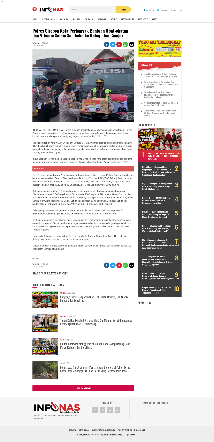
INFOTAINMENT (127, 19)
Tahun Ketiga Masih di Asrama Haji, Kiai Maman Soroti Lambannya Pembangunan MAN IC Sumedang (96, 322)
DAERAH (76, 19)
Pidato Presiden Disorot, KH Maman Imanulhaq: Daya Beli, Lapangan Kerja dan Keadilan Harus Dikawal (159, 94)
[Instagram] (102, 410)
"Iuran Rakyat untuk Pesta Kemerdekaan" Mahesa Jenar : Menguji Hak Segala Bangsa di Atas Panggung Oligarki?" (156, 260)
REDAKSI (72, 430)
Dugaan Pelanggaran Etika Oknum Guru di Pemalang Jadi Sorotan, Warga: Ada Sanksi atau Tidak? (156, 228)
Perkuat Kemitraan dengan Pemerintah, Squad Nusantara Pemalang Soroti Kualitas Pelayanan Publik (160, 276)
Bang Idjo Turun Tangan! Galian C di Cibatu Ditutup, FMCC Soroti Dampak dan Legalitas (95, 298)
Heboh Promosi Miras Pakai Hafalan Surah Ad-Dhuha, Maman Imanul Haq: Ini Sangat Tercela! (160, 113)
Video (154, 19)
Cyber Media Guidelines (103, 430)
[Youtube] (117, 410)
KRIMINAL (102, 19)
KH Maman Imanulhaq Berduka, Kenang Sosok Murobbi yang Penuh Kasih (161, 104)
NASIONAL (64, 19)
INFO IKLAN (84, 430)
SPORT (114, 19)
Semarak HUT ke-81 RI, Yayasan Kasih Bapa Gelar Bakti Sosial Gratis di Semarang (163, 156)
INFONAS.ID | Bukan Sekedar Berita (106, 435)
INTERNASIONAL (49, 19)
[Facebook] (95, 410)
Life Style (143, 19)
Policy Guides (125, 430)
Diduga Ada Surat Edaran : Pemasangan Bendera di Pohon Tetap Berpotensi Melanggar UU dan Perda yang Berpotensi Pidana (95, 369)
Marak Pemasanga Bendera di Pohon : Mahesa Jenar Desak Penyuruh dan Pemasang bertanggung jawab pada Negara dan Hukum (160, 244)
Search (123, 9)
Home (34, 19)
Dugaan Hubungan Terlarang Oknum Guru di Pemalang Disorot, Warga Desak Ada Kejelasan (157, 186)
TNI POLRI (89, 19)
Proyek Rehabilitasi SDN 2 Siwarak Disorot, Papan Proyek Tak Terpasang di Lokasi (156, 290)
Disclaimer (139, 430)
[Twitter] (110, 410)
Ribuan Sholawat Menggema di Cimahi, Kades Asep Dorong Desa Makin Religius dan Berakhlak (95, 345)
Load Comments (83, 388)
